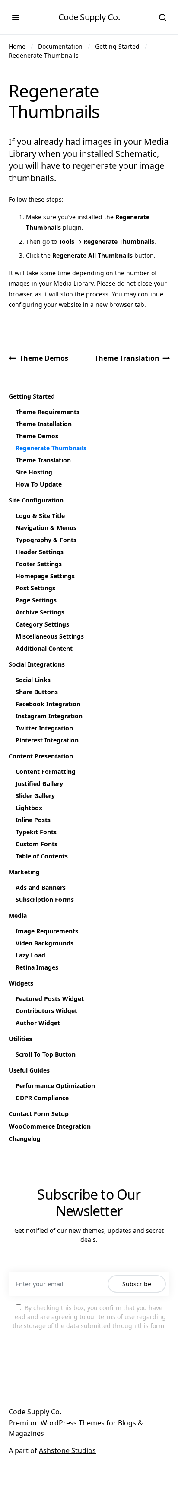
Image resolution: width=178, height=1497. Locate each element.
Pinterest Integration (47, 740)
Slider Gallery (35, 796)
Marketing (24, 872)
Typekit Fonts (36, 832)
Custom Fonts (36, 844)
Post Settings (35, 588)
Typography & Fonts (46, 540)
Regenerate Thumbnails (44, 55)
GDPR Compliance (42, 1098)
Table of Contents (42, 856)
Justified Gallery (39, 784)
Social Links (33, 680)
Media (18, 915)
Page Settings (36, 600)
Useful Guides (29, 1070)
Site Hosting (34, 472)
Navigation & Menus (46, 528)
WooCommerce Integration (50, 1126)
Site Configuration (36, 500)
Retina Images (37, 967)
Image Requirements (47, 931)
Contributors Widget (46, 1011)
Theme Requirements (47, 412)
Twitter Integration (44, 728)
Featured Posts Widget (50, 999)
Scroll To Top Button (46, 1054)
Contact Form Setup (39, 1114)
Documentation (60, 46)
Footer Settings (39, 564)
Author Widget (38, 1023)
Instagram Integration (49, 716)
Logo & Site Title (40, 515)
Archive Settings (40, 612)
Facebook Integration (48, 704)
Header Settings (40, 552)
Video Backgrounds (44, 943)
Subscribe (136, 1284)
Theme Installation (44, 424)
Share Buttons (37, 692)
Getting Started (117, 46)
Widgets (21, 983)
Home (17, 46)
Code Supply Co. (89, 17)
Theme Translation (127, 358)
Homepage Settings (45, 576)
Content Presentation (41, 756)
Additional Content (44, 648)
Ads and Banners (41, 887)
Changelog (25, 1139)
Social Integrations (37, 664)
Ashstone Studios (67, 1450)
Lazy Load (30, 955)
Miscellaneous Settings (50, 636)
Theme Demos (43, 358)
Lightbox (29, 808)
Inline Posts (33, 820)
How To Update (39, 484)
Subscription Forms (45, 899)
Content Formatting (46, 771)
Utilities (20, 1039)
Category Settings (42, 624)
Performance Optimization (55, 1086)
